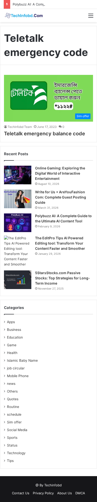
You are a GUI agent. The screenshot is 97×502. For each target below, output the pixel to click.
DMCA (80, 493)
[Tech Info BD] (24, 15)
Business (14, 330)
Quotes (12, 399)
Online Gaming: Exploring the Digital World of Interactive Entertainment (60, 173)
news (11, 384)
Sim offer (14, 422)
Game (11, 345)
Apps (11, 322)
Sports (12, 438)
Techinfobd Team (20, 127)
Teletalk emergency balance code (44, 134)
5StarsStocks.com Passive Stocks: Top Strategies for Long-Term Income (62, 278)
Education (15, 337)
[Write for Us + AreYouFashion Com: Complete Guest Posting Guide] (17, 199)
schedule (14, 414)
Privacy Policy (43, 493)
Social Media (17, 430)
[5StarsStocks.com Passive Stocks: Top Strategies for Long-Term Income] (17, 279)
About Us (64, 493)
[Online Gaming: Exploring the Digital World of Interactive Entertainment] (17, 175)
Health (12, 353)
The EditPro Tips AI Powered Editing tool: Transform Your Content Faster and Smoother (60, 243)
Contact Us (20, 493)
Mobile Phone (18, 376)
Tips (10, 461)
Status (12, 445)
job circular (16, 368)
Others (12, 391)
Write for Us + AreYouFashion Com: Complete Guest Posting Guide (60, 197)
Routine (13, 407)
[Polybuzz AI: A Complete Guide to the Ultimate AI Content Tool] (17, 222)
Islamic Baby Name (22, 360)
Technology (16, 453)
